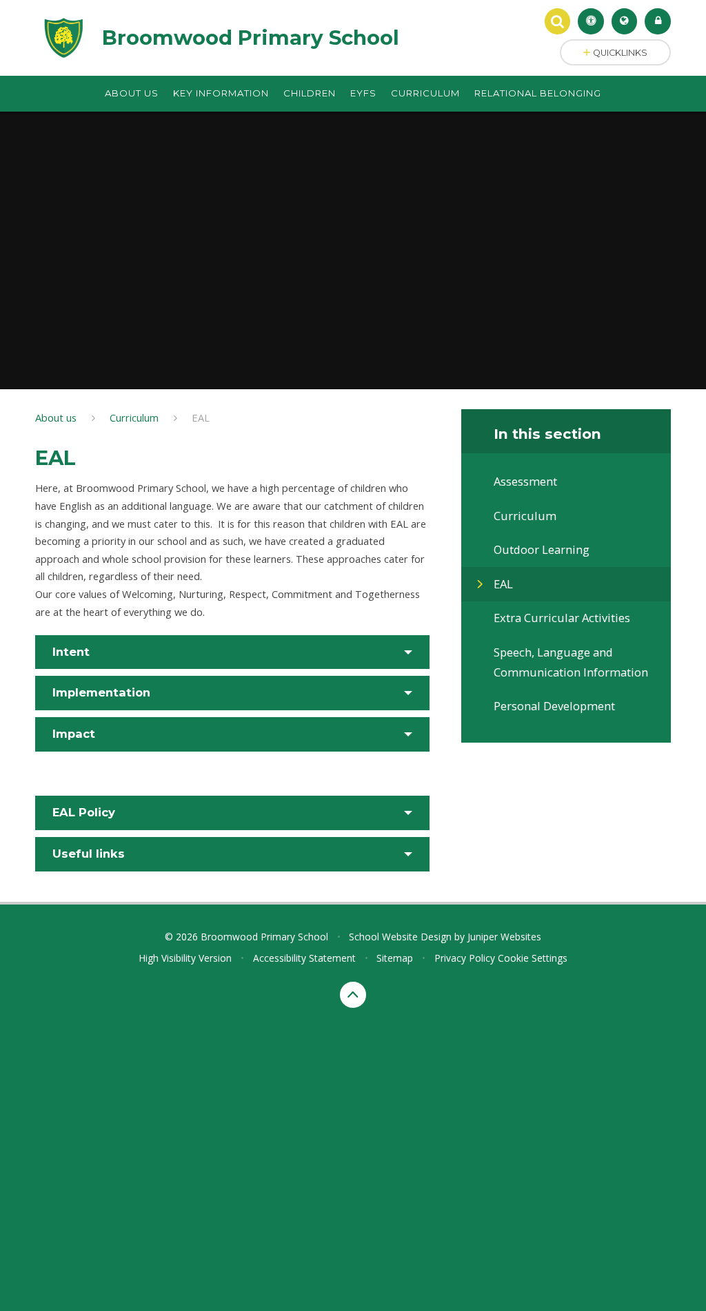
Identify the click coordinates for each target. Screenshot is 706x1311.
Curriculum (134, 417)
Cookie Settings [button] (532, 957)
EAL (201, 417)
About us (56, 417)
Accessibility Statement (304, 957)
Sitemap (394, 957)
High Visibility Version (185, 957)
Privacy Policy (464, 957)
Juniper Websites (504, 936)
